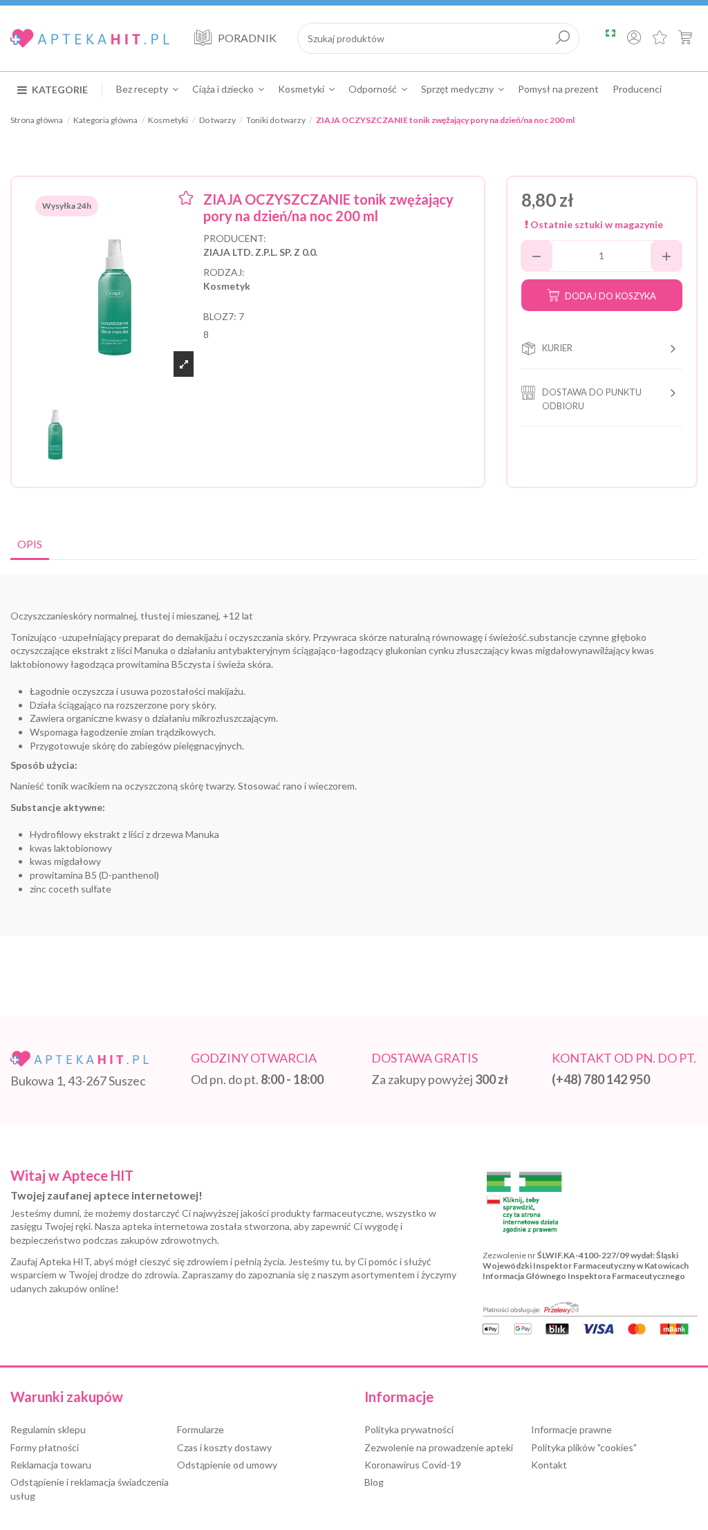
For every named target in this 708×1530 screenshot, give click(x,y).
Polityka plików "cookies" (584, 1447)
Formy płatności (44, 1447)
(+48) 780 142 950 (601, 1079)
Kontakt (549, 1465)
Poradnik (247, 37)
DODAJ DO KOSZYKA (610, 295)
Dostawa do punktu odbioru (592, 398)
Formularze (200, 1429)
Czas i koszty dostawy (224, 1447)
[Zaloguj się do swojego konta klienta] (634, 38)
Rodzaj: (224, 272)
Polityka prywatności (409, 1429)
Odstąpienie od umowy (227, 1465)
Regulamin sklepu (48, 1429)
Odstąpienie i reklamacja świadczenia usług (89, 1489)
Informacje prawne (571, 1429)
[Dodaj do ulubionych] (186, 199)
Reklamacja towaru (50, 1465)
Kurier (557, 347)
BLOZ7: (219, 316)
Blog (374, 1482)
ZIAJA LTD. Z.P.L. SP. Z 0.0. (260, 252)
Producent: (234, 238)
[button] (59, 89)
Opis (29, 543)
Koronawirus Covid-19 (412, 1465)
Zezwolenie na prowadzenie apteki (438, 1447)
